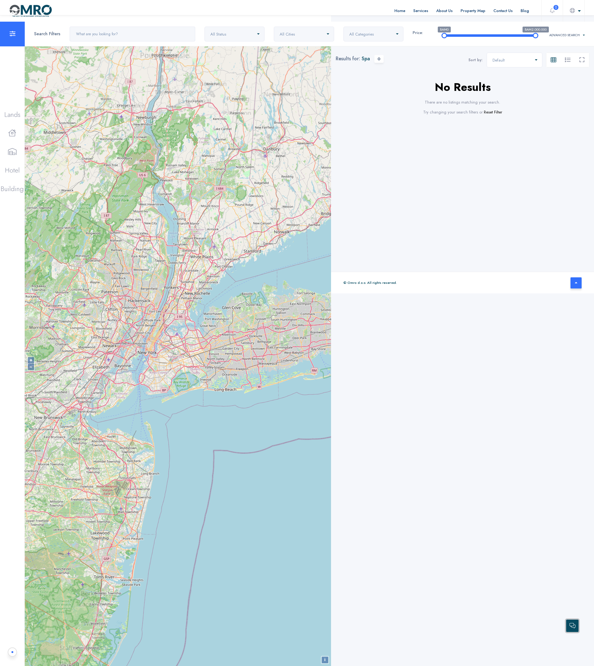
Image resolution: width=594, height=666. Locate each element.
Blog (525, 11)
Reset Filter (493, 112)
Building (12, 189)
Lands (12, 114)
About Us (444, 11)
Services (420, 11)
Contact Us (503, 11)
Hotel (12, 170)
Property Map (473, 11)
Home (399, 11)
